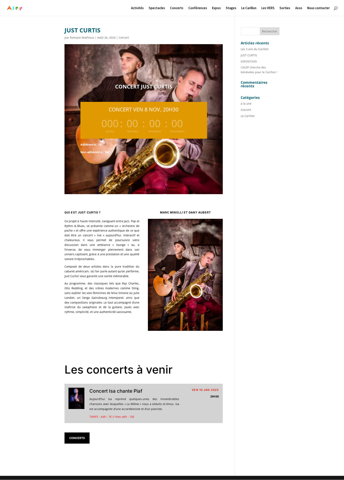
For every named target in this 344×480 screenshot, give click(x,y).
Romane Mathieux (82, 37)
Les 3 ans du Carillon (255, 49)
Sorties (285, 8)
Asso (298, 8)
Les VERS (268, 8)
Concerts (176, 8)
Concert (124, 37)
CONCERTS (77, 438)
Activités (137, 8)
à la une (246, 103)
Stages (231, 8)
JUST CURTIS (249, 55)
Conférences (197, 8)
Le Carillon (248, 8)
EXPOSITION (249, 61)
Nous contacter (318, 8)
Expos (216, 8)
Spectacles (157, 8)
